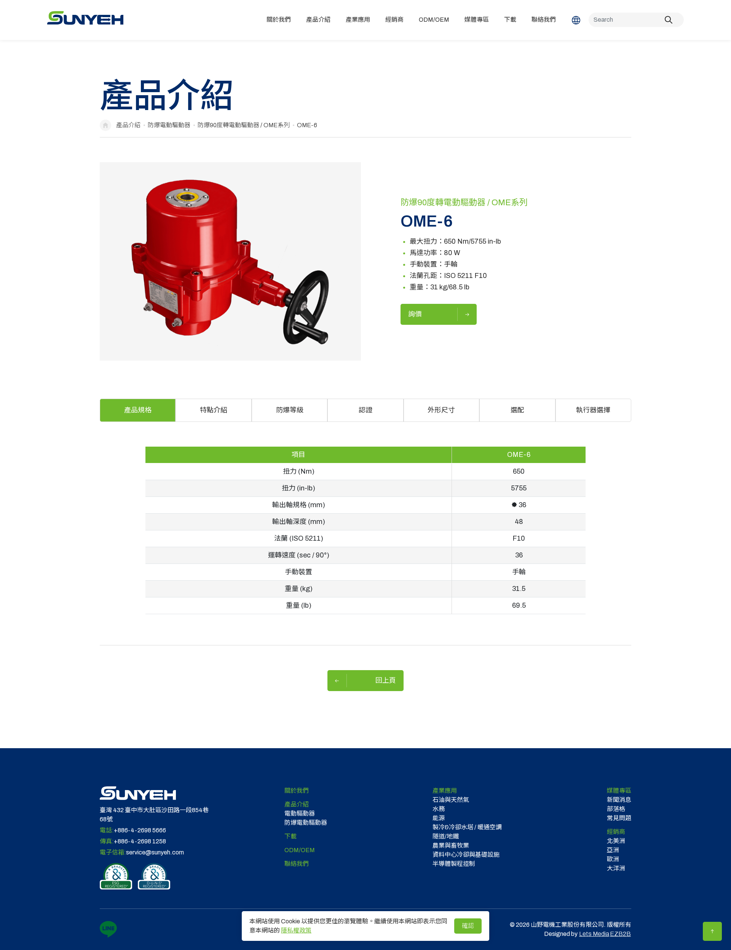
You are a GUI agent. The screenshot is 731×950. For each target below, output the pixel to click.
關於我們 (279, 19)
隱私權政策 (296, 930)
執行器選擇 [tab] (593, 410)
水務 (439, 809)
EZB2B (620, 934)
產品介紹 (318, 19)
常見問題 (619, 818)
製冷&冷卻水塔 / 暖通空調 (467, 827)
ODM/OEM (434, 19)
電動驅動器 (299, 813)
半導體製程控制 (454, 864)
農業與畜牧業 (451, 845)
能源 (439, 818)
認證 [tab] (365, 410)
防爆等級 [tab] (289, 410)
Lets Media (594, 934)
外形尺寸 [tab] (441, 410)
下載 (510, 19)
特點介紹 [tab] (213, 410)
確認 (468, 926)
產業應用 (358, 19)
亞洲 (613, 850)
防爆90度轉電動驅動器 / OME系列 (244, 125)
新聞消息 (619, 800)
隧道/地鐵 (446, 836)
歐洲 (613, 859)
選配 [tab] (517, 410)
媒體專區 (476, 19)
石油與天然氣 (451, 800)
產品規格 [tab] (138, 410)
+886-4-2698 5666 (140, 830)
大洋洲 (616, 868)
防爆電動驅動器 (169, 125)
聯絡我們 (543, 19)
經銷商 (394, 19)
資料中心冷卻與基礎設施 (466, 854)
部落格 (616, 809)
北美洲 (616, 841)
